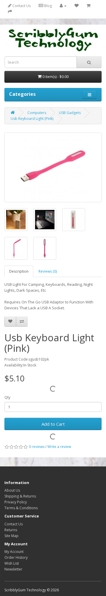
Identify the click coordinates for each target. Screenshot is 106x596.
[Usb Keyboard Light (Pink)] (53, 167)
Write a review (59, 446)
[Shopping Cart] (88, 5)
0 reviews (36, 446)
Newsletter (13, 569)
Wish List (11, 563)
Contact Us (21, 5)
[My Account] (63, 5)
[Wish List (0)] (76, 5)
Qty (7, 397)
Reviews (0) (48, 271)
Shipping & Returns (20, 496)
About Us (12, 490)
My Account (14, 551)
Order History (16, 557)
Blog (47, 5)
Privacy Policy (15, 502)
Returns (10, 529)
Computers (36, 112)
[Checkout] (10, 11)
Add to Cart (53, 424)
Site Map (11, 535)
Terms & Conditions (21, 507)
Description (19, 271)
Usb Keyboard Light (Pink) (32, 118)
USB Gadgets (70, 112)
